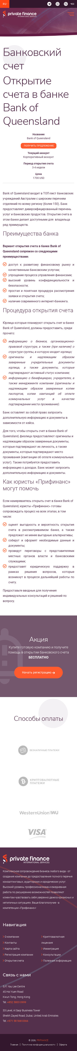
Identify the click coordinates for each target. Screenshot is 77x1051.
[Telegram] (49, 4)
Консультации (52, 954)
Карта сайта (12, 948)
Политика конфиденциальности (38, 1044)
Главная (14, 1044)
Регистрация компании (19, 954)
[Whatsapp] (58, 4)
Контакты (11, 942)
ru (5, 3)
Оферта (63, 1044)
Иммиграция (51, 948)
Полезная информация (57, 960)
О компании (12, 936)
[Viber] (66, 4)
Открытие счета (14, 960)
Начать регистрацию (36, 672)
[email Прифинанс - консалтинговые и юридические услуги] (72, 4)
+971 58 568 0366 (17, 1020)
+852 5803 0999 (16, 1002)
